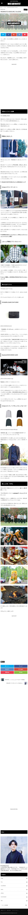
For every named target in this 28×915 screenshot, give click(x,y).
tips (2, 900)
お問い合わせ (9, 910)
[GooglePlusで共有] (14, 34)
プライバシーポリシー (15, 910)
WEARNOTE (14, 3)
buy (2, 881)
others (3, 661)
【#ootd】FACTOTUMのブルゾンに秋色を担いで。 (13, 182)
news (2, 889)
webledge (15, 493)
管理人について (3, 910)
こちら (19, 870)
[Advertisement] (14, 76)
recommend (3, 896)
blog (2, 878)
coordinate (3, 885)
